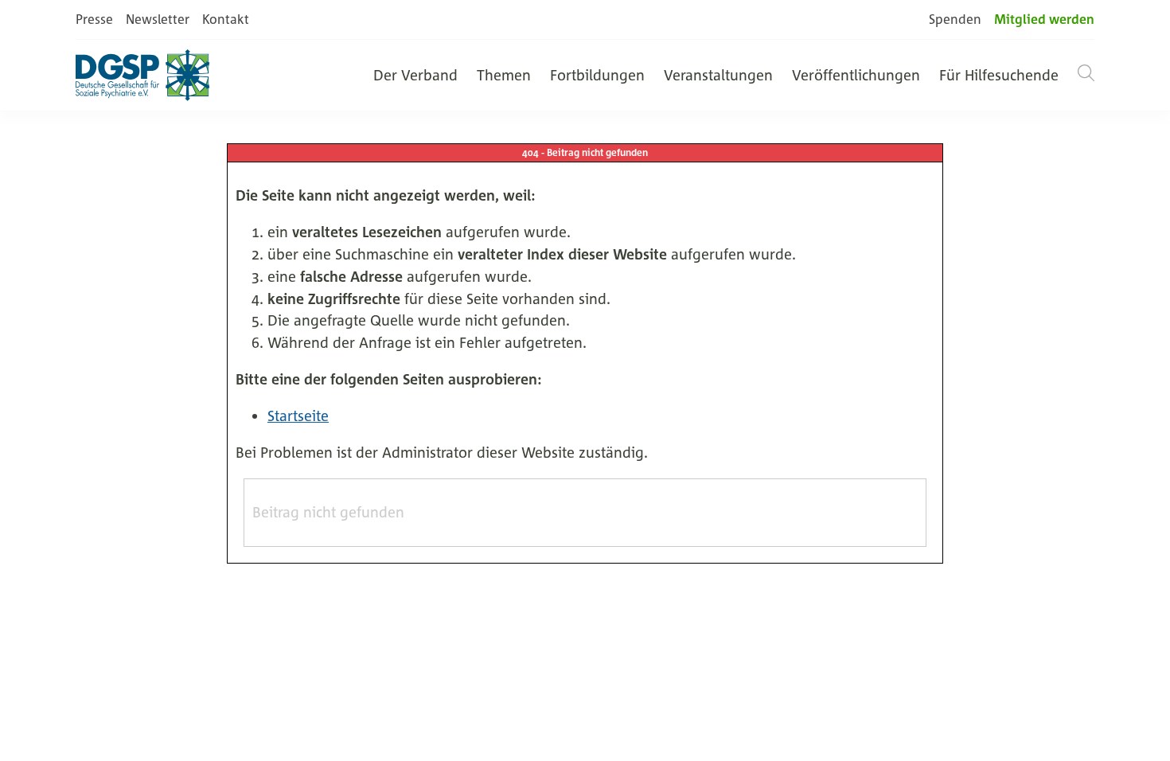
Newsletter (157, 19)
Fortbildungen (597, 75)
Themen (504, 75)
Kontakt (225, 19)
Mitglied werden (1044, 19)
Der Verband (415, 75)
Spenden (955, 19)
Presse (94, 19)
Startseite (298, 415)
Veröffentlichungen (856, 75)
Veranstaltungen (718, 75)
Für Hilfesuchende (999, 75)
